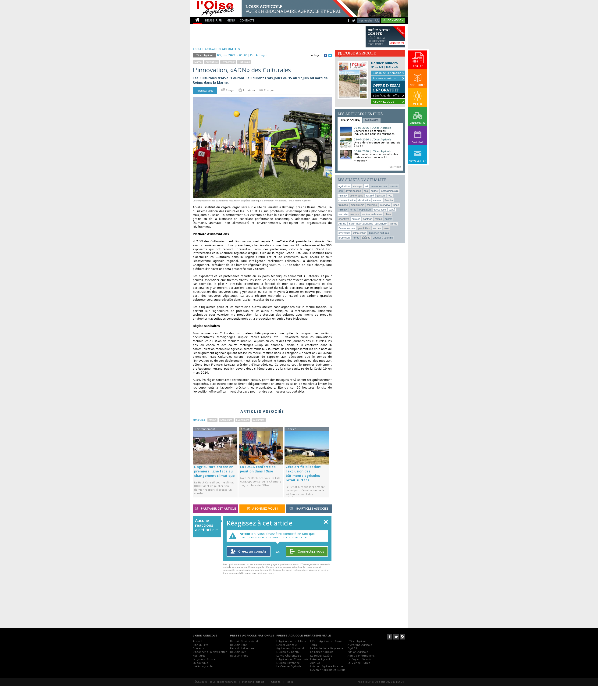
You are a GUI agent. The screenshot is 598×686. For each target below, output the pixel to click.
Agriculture (212, 62)
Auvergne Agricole (360, 645)
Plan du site (200, 645)
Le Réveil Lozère (321, 655)
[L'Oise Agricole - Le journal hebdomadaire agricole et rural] (271, 8)
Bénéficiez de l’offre (386, 90)
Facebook (325, 55)
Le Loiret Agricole (321, 652)
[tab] (350, 120)
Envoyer (269, 90)
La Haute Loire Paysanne (326, 648)
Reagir (230, 90)
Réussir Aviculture (242, 648)
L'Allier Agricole (286, 645)
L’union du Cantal (287, 652)
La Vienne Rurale (359, 663)
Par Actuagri (258, 55)
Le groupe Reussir (205, 659)
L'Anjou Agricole (320, 659)
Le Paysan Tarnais (359, 659)
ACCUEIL (198, 49)
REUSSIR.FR (213, 20)
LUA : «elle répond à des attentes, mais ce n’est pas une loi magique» (376, 157)
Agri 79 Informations (361, 655)
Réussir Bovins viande (245, 641)
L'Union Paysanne (288, 663)
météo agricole (203, 666)
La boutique (200, 663)
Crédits (276, 681)
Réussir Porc (238, 645)
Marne (198, 62)
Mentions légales (253, 681)
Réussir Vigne (239, 655)
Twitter (330, 55)
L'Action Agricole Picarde (326, 666)
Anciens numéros (384, 78)
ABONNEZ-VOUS (383, 101)
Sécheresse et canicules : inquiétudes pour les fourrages (374, 132)
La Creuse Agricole (288, 666)
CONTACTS (247, 20)
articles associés (311, 508)
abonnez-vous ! (265, 508)
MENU (231, 20)
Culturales (244, 62)
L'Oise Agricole (357, 641)
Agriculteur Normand (290, 648)
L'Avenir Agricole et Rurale (327, 670)
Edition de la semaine (387, 73)
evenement (228, 62)
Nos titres (199, 655)
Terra (313, 645)
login (290, 681)
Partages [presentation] (371, 120)
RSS (402, 637)
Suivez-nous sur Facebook (389, 637)
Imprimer (249, 90)
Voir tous (395, 166)
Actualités (213, 49)
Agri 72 (352, 648)
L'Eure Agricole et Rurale (326, 641)
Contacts (198, 648)
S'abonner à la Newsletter (210, 652)
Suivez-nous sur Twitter (396, 637)
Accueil (197, 641)
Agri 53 (315, 663)
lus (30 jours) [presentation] (350, 120)
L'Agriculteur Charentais (292, 659)
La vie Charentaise (288, 655)
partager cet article (218, 508)
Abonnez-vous (205, 90)
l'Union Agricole (358, 652)
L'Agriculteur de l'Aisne (291, 641)
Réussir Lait (238, 652)
